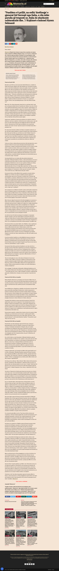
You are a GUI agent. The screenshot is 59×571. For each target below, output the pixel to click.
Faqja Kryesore (7, 6)
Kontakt (10, 0)
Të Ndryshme (42, 6)
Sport (36, 6)
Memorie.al (6, 569)
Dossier (11, 6)
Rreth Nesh (6, 0)
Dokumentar (22, 6)
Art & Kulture (33, 6)
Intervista (14, 6)
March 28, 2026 (29, 527)
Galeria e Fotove (27, 6)
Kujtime (39, 6)
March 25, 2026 (18, 546)
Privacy (53, 569)
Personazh (18, 6)
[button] (2, 569)
